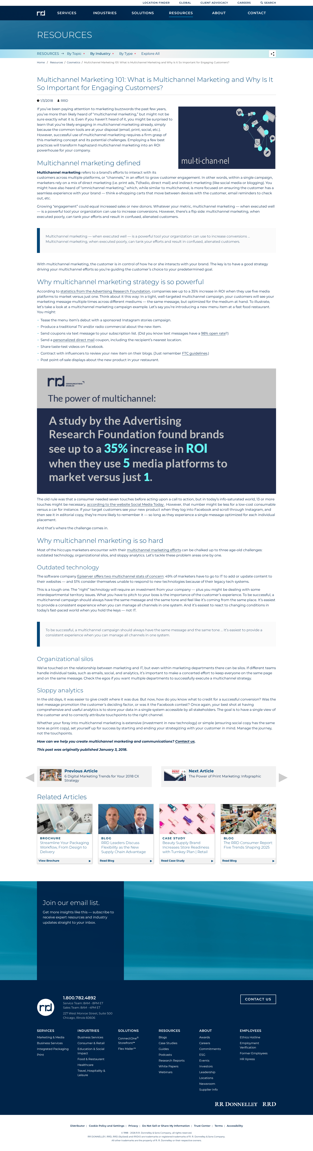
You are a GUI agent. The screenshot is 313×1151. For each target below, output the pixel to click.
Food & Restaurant (91, 1059)
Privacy (133, 1125)
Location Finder (156, 2)
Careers (244, 2)
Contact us (185, 741)
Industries (88, 1031)
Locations (206, 1078)
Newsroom (207, 1084)
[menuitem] (67, 14)
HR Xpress (247, 1059)
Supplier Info (208, 1089)
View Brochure (65, 860)
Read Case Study (188, 860)
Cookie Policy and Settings (106, 1125)
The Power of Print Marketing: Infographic (225, 773)
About (205, 1031)
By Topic (74, 54)
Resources (48, 54)
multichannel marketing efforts (154, 550)
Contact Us (258, 999)
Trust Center (202, 1125)
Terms (219, 1125)
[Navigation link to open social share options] (272, 54)
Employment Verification (249, 1045)
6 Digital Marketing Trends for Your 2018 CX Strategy (101, 776)
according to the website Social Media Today (125, 504)
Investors (206, 1066)
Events (204, 1060)
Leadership (207, 1072)
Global (185, 2)
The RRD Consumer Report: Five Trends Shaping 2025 (248, 845)
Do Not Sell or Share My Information (166, 1125)
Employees (250, 1031)
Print (40, 1054)
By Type (126, 54)
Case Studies (168, 1043)
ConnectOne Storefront (128, 1040)
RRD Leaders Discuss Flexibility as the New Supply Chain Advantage (123, 847)
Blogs (163, 1037)
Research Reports (172, 1060)
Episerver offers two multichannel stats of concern (120, 576)
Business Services (50, 1043)
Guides (164, 1049)
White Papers (168, 1066)
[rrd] (41, 13)
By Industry (100, 54)
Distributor (77, 1125)
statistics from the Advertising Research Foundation (105, 291)
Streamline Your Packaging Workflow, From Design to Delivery (64, 847)
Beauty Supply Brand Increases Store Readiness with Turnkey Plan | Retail (185, 847)
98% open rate (213, 333)
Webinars (165, 1072)
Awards (204, 1037)
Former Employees (254, 1053)
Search (270, 2)
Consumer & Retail (91, 1043)
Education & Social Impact (91, 1051)
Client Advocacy (214, 2)
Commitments (210, 1049)
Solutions (128, 1031)
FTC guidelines (194, 353)
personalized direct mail (74, 340)
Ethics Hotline (250, 1037)
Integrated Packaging (53, 1049)
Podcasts (165, 1054)
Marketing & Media (50, 1037)
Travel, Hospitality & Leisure (91, 1073)
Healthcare (85, 1065)
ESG (202, 1054)
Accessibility (235, 1125)
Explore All (150, 54)
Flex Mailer (127, 1048)
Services (45, 1031)
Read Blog (126, 860)
